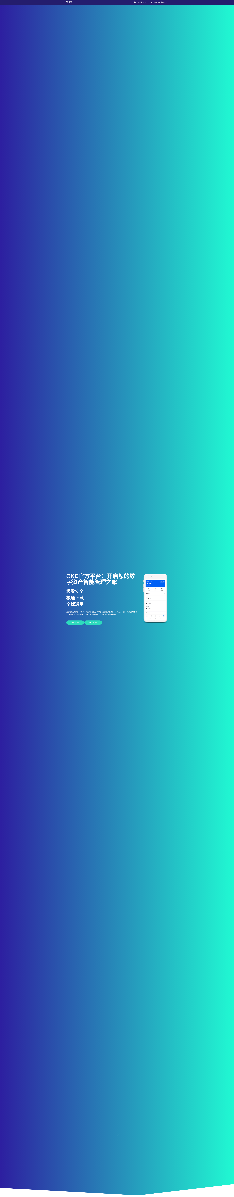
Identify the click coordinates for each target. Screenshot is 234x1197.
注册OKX (76, 622)
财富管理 (157, 2)
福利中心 (164, 2)
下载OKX (94, 622)
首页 (134, 2)
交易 (150, 2)
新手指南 (141, 2)
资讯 (146, 2)
